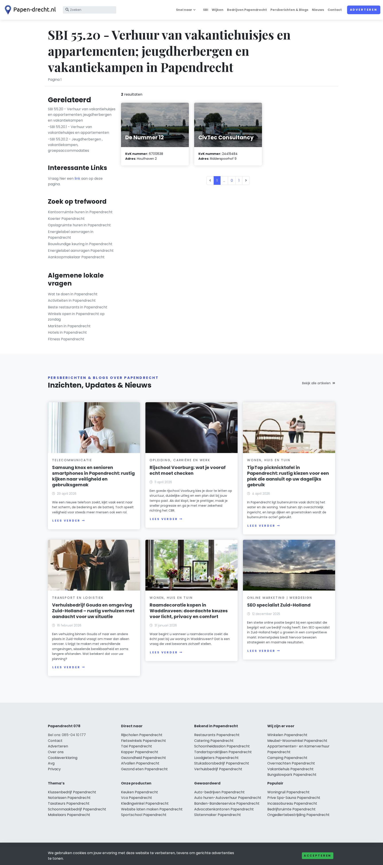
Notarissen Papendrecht (69, 797)
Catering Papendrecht (214, 740)
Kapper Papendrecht (139, 752)
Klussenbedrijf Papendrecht (72, 792)
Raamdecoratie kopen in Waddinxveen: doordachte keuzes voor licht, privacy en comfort (189, 611)
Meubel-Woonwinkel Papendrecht (297, 740)
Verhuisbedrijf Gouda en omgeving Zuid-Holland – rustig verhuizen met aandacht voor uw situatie (93, 611)
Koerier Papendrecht (66, 218)
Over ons (56, 752)
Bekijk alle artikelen (316, 383)
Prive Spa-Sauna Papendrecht (293, 797)
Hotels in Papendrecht (67, 332)
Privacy (54, 769)
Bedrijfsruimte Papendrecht (291, 809)
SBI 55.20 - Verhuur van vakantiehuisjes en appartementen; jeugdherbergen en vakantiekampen (81, 114)
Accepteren (317, 855)
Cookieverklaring (62, 757)
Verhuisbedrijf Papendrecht (218, 769)
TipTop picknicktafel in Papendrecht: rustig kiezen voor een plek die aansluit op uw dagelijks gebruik (288, 476)
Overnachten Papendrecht (291, 763)
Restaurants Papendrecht (217, 734)
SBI (205, 10)
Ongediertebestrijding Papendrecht (298, 814)
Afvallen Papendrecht (140, 763)
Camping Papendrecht (287, 757)
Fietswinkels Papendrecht (143, 740)
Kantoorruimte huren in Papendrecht (80, 212)
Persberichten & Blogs (289, 10)
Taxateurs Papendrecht (69, 803)
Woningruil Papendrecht (288, 792)
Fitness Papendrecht (66, 339)
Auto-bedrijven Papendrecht (219, 792)
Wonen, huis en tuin (268, 460)
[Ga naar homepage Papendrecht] (29, 10)
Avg (51, 763)
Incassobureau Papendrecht (292, 803)
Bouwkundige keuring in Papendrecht (80, 243)
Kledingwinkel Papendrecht (145, 803)
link (77, 178)
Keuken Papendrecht (139, 792)
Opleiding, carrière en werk (180, 460)
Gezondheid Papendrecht (143, 757)
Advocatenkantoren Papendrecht (224, 809)
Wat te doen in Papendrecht (73, 294)
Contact (335, 10)
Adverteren (363, 10)
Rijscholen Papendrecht (141, 734)
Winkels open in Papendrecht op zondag (76, 316)
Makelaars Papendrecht (69, 814)
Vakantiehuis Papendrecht (290, 769)
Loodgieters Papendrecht (216, 757)
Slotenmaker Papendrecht (217, 814)
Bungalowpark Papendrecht (292, 774)
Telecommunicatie (72, 460)
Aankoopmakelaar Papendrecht (76, 257)
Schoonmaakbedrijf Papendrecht (77, 809)
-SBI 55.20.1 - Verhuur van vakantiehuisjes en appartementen (78, 129)
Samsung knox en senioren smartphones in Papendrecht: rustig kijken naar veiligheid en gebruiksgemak (93, 476)
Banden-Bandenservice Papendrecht (227, 803)
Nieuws (318, 10)
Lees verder (66, 520)
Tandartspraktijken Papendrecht (223, 752)
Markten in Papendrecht (69, 326)
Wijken (217, 10)
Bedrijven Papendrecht (247, 10)
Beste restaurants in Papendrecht (77, 307)
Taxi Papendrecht (136, 746)
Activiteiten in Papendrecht (72, 300)
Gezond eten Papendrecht (144, 769)
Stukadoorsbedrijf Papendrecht (221, 763)
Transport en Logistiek (78, 597)
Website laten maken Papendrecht (152, 809)
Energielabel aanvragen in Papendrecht (70, 234)
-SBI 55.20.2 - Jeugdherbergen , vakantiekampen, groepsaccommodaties (75, 145)
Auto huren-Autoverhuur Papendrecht (227, 797)
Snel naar (184, 10)
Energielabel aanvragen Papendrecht (81, 250)
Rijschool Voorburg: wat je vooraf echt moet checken (188, 470)
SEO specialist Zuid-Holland (279, 605)
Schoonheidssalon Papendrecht (222, 746)
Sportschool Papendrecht (143, 814)
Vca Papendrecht (136, 797)
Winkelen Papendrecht (287, 734)
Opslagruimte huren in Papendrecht (79, 225)
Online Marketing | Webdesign (279, 597)
